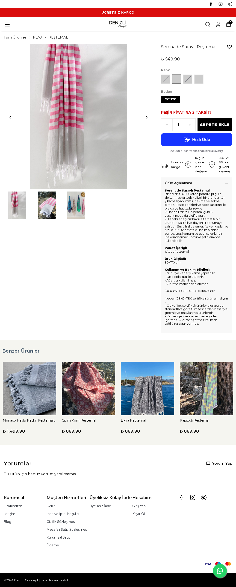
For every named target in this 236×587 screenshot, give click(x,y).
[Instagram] (192, 497)
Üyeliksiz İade (100, 506)
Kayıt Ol (138, 514)
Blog (7, 522)
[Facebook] (181, 497)
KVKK (51, 506)
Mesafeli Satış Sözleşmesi (67, 529)
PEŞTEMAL (58, 37)
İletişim (9, 514)
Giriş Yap (139, 506)
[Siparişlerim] (218, 24)
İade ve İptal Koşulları (63, 514)
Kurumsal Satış (58, 537)
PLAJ (37, 37)
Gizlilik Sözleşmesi (61, 522)
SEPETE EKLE (215, 125)
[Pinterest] (203, 497)
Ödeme (53, 545)
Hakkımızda (13, 506)
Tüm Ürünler (15, 37)
